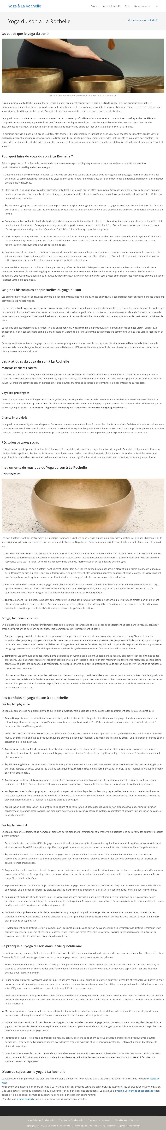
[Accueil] (129, 20)
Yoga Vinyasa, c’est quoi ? (99, 1120)
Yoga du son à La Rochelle (145, 20)
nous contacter (27, 1099)
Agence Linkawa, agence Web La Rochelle (121, 1125)
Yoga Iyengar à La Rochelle (71, 1120)
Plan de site (65, 1125)
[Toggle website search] (156, 6)
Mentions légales (79, 1125)
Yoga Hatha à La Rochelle (126, 1120)
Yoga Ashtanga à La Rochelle (41, 1120)
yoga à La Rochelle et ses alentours (136, 1090)
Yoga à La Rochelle (24, 6)
